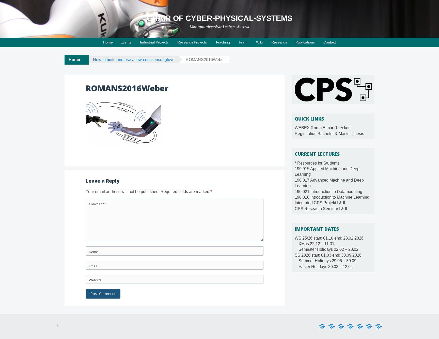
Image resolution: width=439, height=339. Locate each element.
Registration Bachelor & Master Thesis (329, 133)
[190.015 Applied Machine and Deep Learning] (331, 326)
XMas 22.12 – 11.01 (316, 244)
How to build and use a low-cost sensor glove (134, 59)
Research (279, 42)
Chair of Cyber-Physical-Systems (219, 18)
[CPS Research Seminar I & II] (378, 326)
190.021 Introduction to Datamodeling (328, 191)
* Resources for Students (317, 163)
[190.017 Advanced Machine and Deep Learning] (340, 326)
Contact (329, 42)
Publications (305, 42)
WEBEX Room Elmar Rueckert (323, 128)
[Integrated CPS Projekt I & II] (369, 326)
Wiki (259, 42)
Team (243, 42)
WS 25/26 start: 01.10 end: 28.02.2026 (329, 238)
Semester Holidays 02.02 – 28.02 (328, 249)
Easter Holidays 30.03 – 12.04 (326, 266)
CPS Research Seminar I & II (321, 209)
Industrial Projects (154, 42)
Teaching (222, 42)
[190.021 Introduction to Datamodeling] (350, 326)
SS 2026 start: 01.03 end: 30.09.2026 (328, 255)
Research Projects (192, 42)
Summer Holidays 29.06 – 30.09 (327, 261)
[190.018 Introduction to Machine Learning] (359, 326)
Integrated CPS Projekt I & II (320, 203)
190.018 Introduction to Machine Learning (332, 197)
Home (108, 42)
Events (125, 42)
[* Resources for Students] (322, 326)
